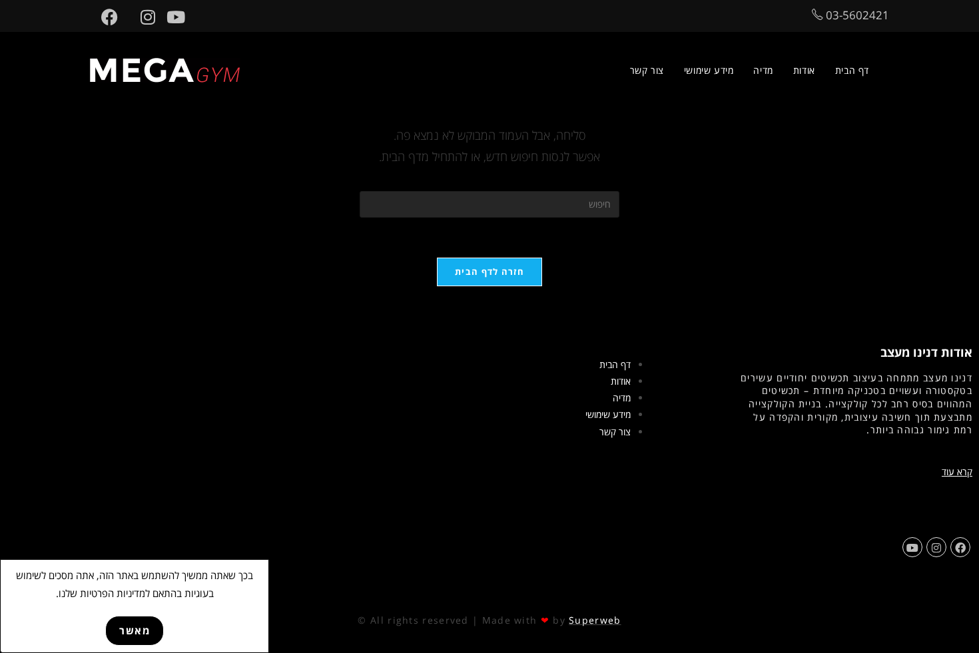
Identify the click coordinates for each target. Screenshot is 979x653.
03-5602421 (856, 15)
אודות (621, 381)
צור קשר (615, 431)
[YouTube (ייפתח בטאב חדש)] (170, 17)
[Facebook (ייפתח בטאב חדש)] (104, 17)
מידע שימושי (608, 414)
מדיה (622, 397)
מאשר (134, 630)
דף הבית (615, 364)
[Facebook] (960, 547)
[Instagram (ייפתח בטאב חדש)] (142, 17)
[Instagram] (936, 547)
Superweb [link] (595, 620)
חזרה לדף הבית (489, 272)
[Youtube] (912, 547)
